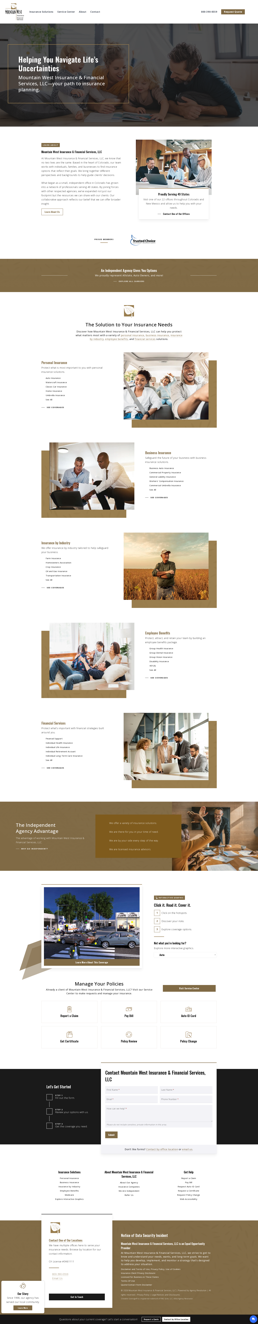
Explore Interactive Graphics (69, 1199)
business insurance (157, 335)
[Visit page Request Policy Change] (188, 1037)
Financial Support (54, 738)
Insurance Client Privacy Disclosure (138, 1273)
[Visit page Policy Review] (129, 1037)
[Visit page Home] (14, 11)
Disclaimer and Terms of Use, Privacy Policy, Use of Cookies (151, 1269)
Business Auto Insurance (161, 468)
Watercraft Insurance (56, 382)
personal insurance (132, 335)
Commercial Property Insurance (165, 472)
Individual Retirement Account (61, 751)
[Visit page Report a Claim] (69, 1012)
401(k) (152, 665)
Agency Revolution (198, 1290)
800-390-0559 (60, 1274)
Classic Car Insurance (56, 386)
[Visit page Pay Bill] (129, 1012)
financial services (145, 339)
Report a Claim (188, 1178)
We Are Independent (129, 1190)
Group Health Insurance (161, 648)
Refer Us (129, 1195)
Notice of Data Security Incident (144, 1235)
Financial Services (53, 723)
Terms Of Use (128, 1280)
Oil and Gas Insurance (56, 571)
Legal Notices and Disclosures (166, 1294)
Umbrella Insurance (55, 395)
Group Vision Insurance (160, 657)
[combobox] (185, 955)
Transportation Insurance (58, 575)
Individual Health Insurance (59, 743)
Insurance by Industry (55, 542)
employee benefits (116, 339)
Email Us (57, 1278)
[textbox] (186, 955)
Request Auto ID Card (189, 1186)
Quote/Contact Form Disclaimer (136, 1284)
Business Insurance (158, 452)
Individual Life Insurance (58, 747)
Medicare (69, 1195)
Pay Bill (188, 1182)
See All (49, 399)
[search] (251, 11)
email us (187, 1149)
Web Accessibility (188, 1199)
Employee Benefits (157, 632)
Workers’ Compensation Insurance (166, 481)
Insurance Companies (129, 1186)
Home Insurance (54, 391)
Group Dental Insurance (161, 652)
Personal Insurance (54, 362)
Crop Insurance (53, 567)
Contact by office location (162, 1149)
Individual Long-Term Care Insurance (64, 755)
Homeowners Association (58, 562)
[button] (52, 212)
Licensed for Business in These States (140, 1277)
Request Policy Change (188, 1195)
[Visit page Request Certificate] (69, 1037)
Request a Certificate (188, 1190)
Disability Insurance (159, 661)
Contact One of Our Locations (65, 1240)
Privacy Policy (143, 1294)
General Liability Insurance (162, 476)
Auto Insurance (53, 378)
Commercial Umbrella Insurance (165, 485)
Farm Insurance (53, 558)
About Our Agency (129, 1182)
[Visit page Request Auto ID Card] (188, 1012)
